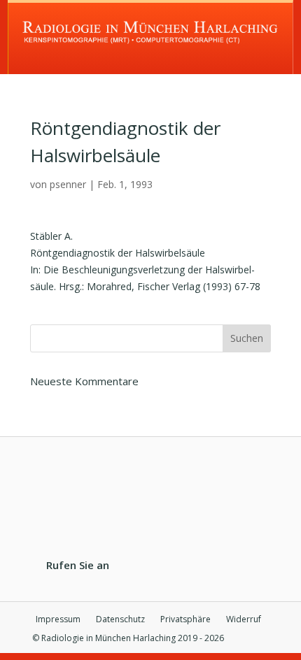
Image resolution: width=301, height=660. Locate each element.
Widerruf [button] (243, 620)
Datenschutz (120, 620)
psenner (68, 184)
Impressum (58, 620)
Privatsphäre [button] (185, 620)
